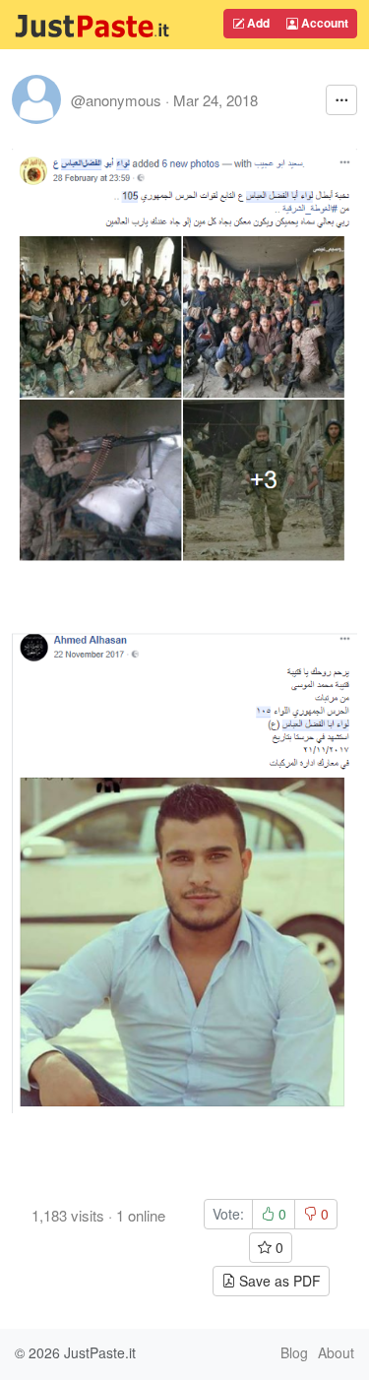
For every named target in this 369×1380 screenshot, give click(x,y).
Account (323, 22)
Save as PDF (278, 1280)
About (336, 1352)
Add (257, 22)
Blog (294, 1352)
